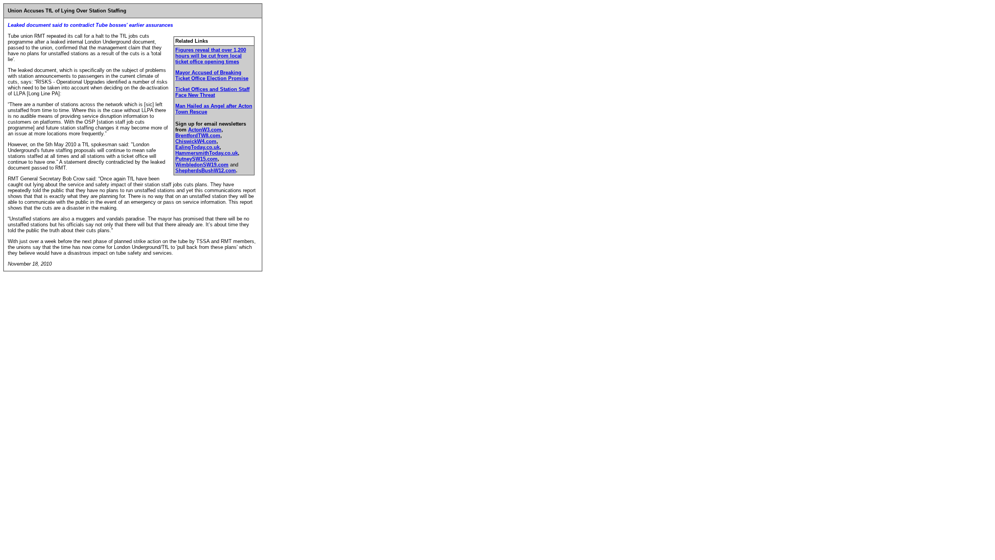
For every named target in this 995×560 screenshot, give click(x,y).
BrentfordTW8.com (197, 135)
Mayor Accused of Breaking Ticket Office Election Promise (211, 75)
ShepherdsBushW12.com (205, 170)
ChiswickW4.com (195, 141)
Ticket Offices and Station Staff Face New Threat (212, 92)
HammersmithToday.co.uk (206, 153)
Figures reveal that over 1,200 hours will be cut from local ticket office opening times (210, 56)
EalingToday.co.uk (197, 147)
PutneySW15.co (194, 159)
